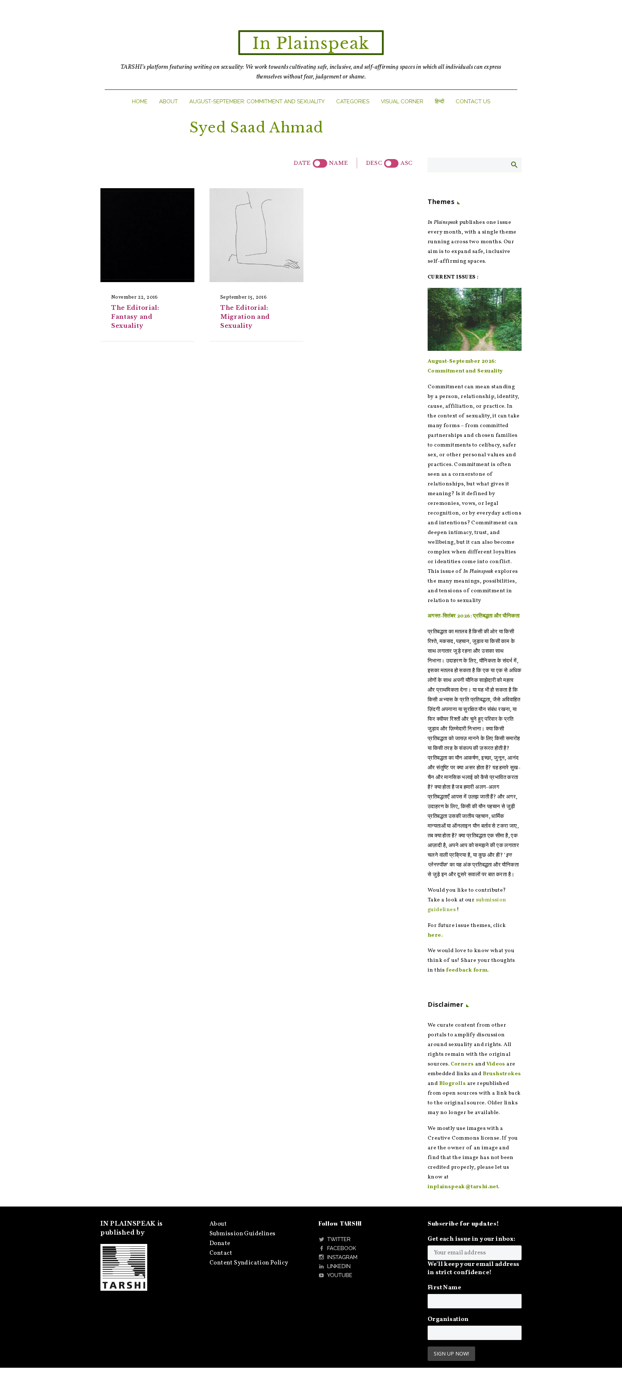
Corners (462, 1064)
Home (140, 101)
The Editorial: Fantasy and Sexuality (135, 316)
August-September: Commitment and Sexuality (257, 101)
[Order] (391, 163)
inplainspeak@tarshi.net (463, 1187)
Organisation (448, 1319)
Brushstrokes (502, 1074)
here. (435, 935)
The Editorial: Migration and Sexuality (245, 316)
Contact (221, 1253)
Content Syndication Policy (248, 1263)
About (168, 101)
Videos (495, 1064)
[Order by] (320, 163)
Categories (352, 101)
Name (338, 163)
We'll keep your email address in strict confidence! (473, 1268)
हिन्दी (439, 101)
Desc (374, 163)
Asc (407, 163)
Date (302, 163)
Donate (219, 1243)
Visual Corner (402, 101)
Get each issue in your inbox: (472, 1239)
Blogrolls (452, 1083)
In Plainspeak (311, 43)
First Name (444, 1288)
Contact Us (473, 101)
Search (514, 164)
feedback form (466, 970)
